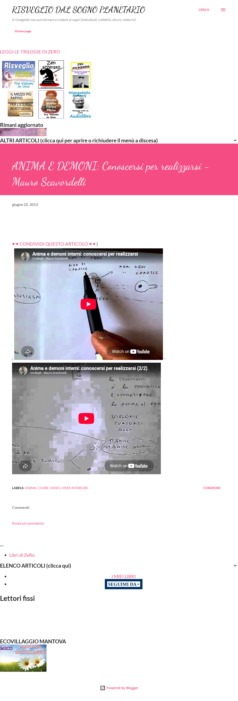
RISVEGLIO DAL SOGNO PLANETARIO (78, 10)
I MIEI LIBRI (124, 576)
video (55, 488)
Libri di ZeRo (22, 555)
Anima (30, 488)
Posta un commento (28, 523)
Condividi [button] (211, 488)
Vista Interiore (75, 488)
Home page (23, 31)
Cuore (43, 488)
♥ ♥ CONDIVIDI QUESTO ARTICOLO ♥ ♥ (54, 244)
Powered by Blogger (122, 688)
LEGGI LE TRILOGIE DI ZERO (30, 51)
